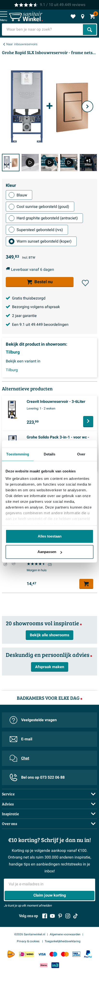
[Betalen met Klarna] (44, 965)
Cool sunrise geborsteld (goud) (43, 207)
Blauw (22, 195)
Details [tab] (50, 454)
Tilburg (13, 352)
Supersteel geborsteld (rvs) (40, 230)
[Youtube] (52, 916)
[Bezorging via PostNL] (11, 954)
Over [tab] (81, 454)
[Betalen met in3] (55, 965)
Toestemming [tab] (17, 454)
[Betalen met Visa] (42, 954)
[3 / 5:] (49, 162)
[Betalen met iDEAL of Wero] (26, 954)
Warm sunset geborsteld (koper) (44, 241)
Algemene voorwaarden (65, 934)
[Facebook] (45, 916)
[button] (85, 283)
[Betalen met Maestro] (53, 954)
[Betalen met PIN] (76, 954)
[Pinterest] (60, 916)
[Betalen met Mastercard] (65, 954)
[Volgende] (87, 106)
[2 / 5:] (30, 162)
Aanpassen (46, 552)
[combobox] (43, 29)
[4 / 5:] (69, 162)
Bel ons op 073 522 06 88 (43, 777)
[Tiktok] (75, 916)
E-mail (26, 739)
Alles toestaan (50, 536)
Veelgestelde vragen (39, 720)
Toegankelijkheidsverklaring (62, 941)
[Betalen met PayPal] (88, 954)
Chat (25, 758)
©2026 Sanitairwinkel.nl (29, 934)
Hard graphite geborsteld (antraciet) (47, 218)
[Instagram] (68, 916)
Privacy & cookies (28, 941)
